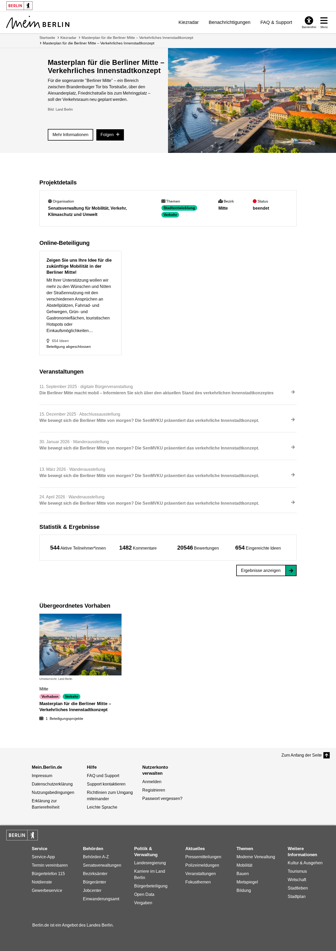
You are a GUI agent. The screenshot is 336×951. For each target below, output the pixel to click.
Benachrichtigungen (229, 22)
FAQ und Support (103, 775)
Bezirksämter (95, 873)
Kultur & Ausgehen (305, 863)
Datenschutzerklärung (52, 784)
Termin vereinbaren (50, 865)
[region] (78, 547)
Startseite (47, 37)
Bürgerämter (94, 882)
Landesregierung (150, 863)
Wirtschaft (297, 879)
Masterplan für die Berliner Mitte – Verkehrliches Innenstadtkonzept (137, 37)
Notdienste (42, 882)
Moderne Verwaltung (256, 857)
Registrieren (153, 790)
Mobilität (244, 865)
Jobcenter (92, 890)
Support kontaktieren (106, 784)
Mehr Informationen (70, 134)
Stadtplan (297, 896)
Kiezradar (188, 22)
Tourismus (297, 871)
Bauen (243, 873)
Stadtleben (298, 888)
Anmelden (151, 781)
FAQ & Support (276, 22)
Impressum (42, 775)
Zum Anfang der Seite (301, 755)
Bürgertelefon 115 (48, 873)
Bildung (244, 890)
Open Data (144, 894)
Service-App (43, 857)
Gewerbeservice (47, 890)
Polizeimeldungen (202, 865)
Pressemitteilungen (203, 857)
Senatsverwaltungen (102, 865)
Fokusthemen (198, 882)
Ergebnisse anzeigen (261, 570)
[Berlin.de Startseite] (22, 835)
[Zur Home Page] (37, 22)
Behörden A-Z (96, 857)
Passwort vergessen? (162, 798)
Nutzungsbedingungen (53, 792)
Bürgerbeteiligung (150, 886)
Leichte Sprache (102, 807)
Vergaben (143, 903)
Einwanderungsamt (101, 899)
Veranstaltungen (200, 873)
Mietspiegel (247, 882)
